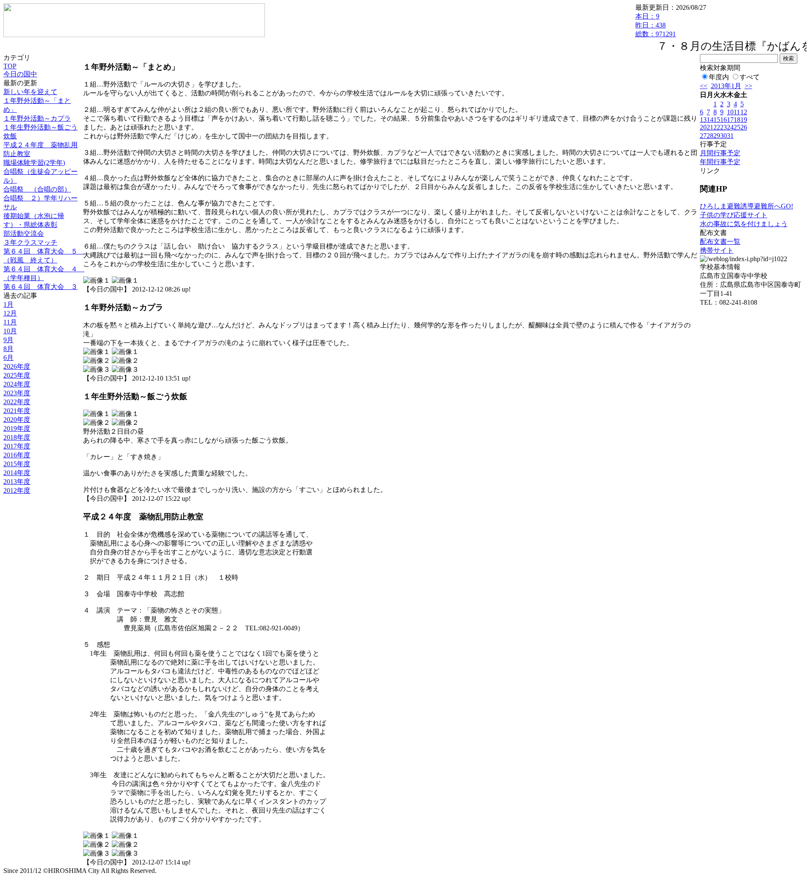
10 (730, 112)
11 (737, 112)
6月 (8, 357)
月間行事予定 (720, 153)
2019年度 (16, 428)
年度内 (719, 77)
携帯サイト (717, 250)
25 (737, 127)
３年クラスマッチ (30, 242)
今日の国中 (20, 74)
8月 (8, 348)
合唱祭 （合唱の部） (37, 189)
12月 (10, 313)
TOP (9, 66)
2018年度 (16, 437)
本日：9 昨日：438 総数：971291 (655, 25)
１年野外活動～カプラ (37, 118)
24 (730, 127)
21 (710, 127)
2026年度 (16, 366)
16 (723, 119)
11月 (10, 322)
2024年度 (16, 384)
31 (730, 135)
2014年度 (16, 472)
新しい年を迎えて (30, 91)
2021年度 (16, 410)
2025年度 (16, 375)
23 (723, 127)
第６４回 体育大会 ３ (40, 286)
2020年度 (16, 419)
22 (716, 127)
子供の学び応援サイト (733, 215)
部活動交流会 (23, 233)
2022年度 (16, 401)
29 (716, 135)
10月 (10, 331)
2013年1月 (726, 85)
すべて (750, 77)
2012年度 (16, 490)
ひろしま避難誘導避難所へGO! (746, 206)
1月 (8, 304)
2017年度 (16, 446)
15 (716, 119)
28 (710, 135)
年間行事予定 (720, 161)
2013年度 (16, 481)
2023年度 (16, 393)
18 (737, 119)
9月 (8, 339)
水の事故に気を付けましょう (744, 223)
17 (730, 119)
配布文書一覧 (720, 241)
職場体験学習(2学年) (34, 162)
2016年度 (16, 455)
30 (723, 135)
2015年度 (16, 463)
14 (710, 119)
